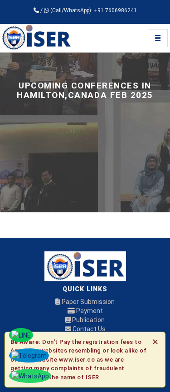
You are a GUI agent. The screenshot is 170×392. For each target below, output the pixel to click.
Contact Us (88, 329)
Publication (88, 319)
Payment (89, 310)
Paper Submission (87, 301)
